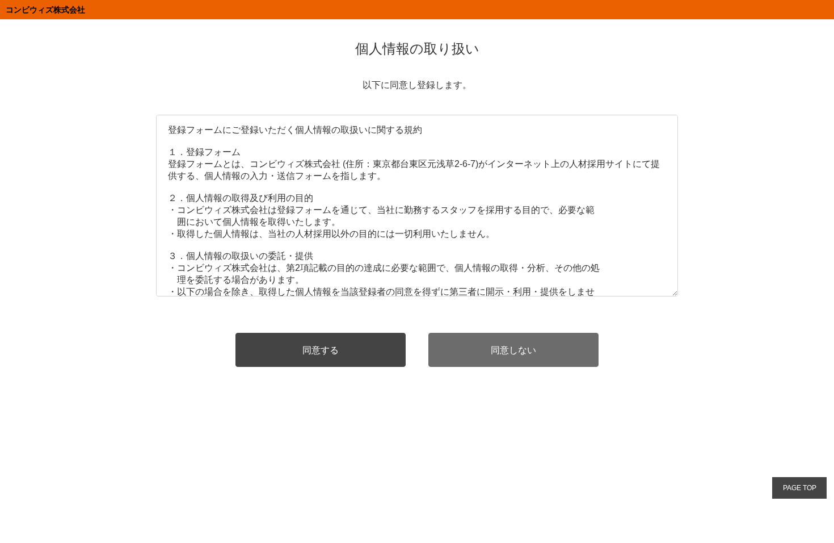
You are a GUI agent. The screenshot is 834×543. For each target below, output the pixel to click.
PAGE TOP (799, 488)
